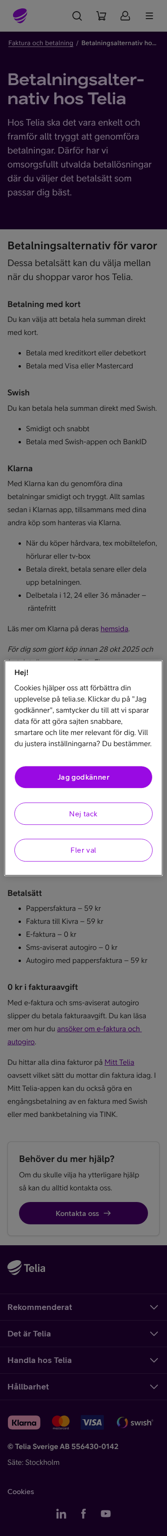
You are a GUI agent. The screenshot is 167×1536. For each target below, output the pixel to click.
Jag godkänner (83, 777)
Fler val (83, 850)
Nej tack (83, 813)
